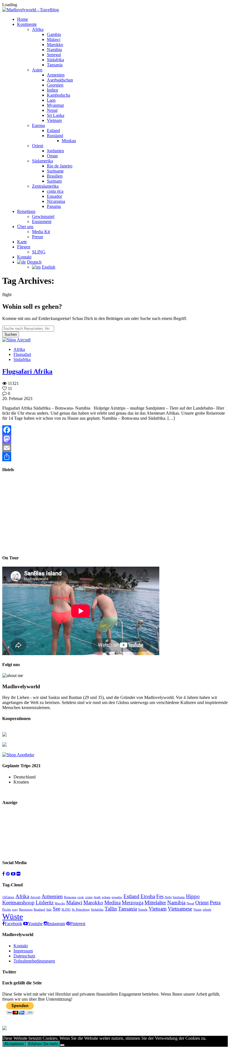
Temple (143, 909)
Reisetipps (26, 211)
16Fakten (8, 897)
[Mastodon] (115, 438)
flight (168, 897)
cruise (89, 897)
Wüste (12, 916)
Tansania (55, 64)
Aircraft (35, 897)
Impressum (23, 950)
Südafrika (55, 59)
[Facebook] (115, 429)
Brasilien (55, 176)
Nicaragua (56, 201)
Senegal (54, 54)
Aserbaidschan (60, 80)
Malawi (53, 39)
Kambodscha (58, 95)
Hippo (193, 896)
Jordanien (55, 150)
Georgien (55, 85)
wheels (207, 909)
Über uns (25, 226)
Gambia (54, 34)
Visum (197, 909)
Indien (52, 90)
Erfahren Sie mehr (43, 1044)
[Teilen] (115, 456)
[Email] (115, 447)
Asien (37, 69)
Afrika (37, 29)
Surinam (54, 181)
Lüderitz (45, 902)
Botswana (70, 897)
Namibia (54, 49)
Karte (22, 241)
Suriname (55, 171)
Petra (215, 902)
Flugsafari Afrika (27, 371)
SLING (38, 251)
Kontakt (24, 257)
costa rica (55, 191)
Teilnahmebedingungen (34, 961)
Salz (49, 909)
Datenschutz (24, 955)
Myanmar (55, 105)
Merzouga (132, 902)
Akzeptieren (14, 1044)
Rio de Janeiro (59, 166)
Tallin (111, 909)
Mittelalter (155, 902)
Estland (53, 130)
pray (15, 909)
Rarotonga (26, 909)
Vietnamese (180, 909)
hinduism (179, 897)
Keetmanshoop (18, 902)
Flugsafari (22, 354)
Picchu (6, 909)
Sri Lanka (55, 115)
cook (80, 897)
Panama (54, 206)
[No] (62, 1045)
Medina (112, 902)
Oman (52, 155)
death (97, 897)
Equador (54, 196)
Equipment (41, 221)
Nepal (52, 110)
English (48, 267)
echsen (106, 897)
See (56, 909)
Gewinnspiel (43, 216)
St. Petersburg (81, 909)
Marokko (55, 44)
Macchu (60, 903)
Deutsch (34, 262)
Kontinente (27, 24)
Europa (38, 125)
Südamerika (42, 160)
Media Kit (41, 231)
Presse (37, 236)
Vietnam (54, 120)
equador (117, 897)
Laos (51, 100)
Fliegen (23, 246)
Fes (160, 896)
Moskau (69, 140)
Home (22, 19)
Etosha (148, 896)
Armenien (56, 74)
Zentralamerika (45, 186)
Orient (37, 145)
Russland (55, 135)
